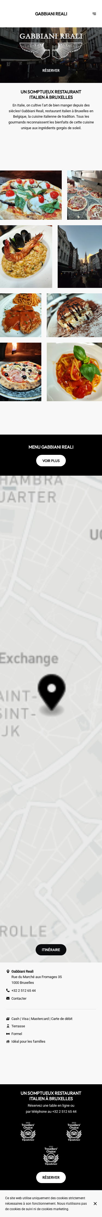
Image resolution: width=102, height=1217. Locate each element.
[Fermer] (95, 1203)
